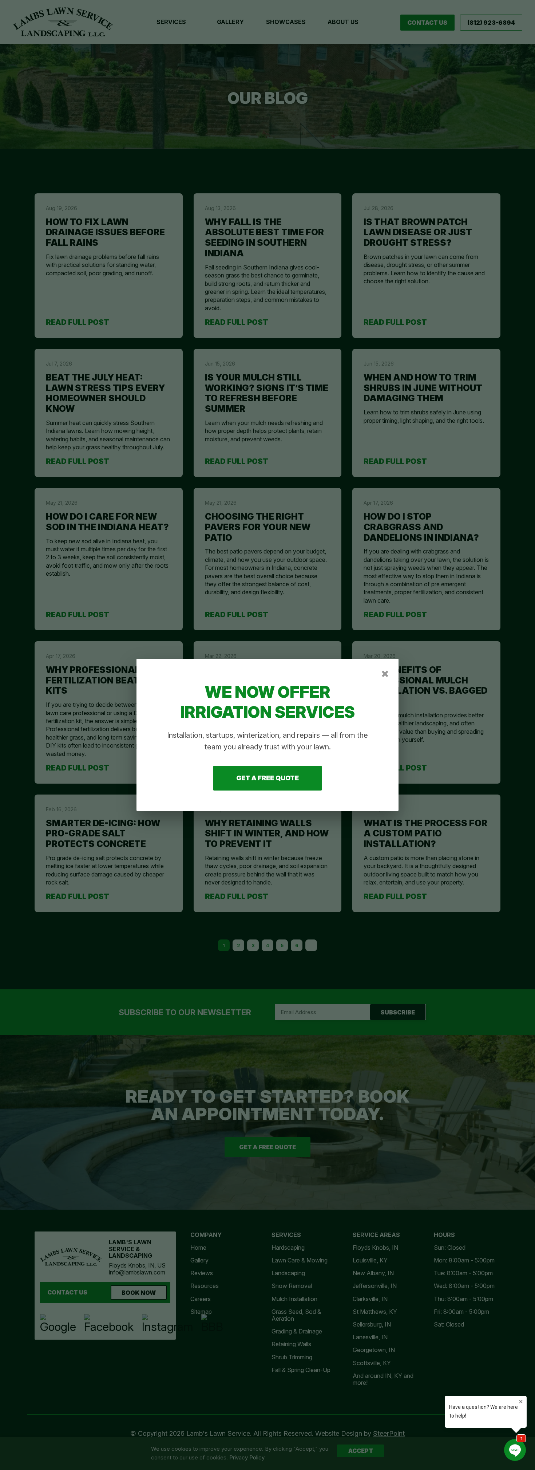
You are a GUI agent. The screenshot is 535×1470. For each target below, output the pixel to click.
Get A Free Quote (267, 778)
